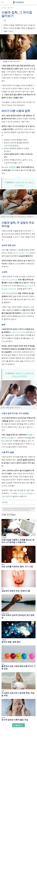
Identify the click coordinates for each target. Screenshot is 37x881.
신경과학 (4, 537)
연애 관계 (10, 7)
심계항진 (12, 167)
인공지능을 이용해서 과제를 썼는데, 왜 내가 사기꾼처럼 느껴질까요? (18, 541)
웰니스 (3, 564)
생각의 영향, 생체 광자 (11, 642)
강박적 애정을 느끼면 (21, 253)
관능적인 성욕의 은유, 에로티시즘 (16, 591)
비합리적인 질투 (17, 332)
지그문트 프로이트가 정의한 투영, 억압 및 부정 (18, 694)
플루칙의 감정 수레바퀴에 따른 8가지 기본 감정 (18, 667)
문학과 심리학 (5, 613)
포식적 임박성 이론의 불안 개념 (15, 720)
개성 (21, 310)
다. (12, 146)
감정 (3, 664)
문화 (3, 691)
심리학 (3, 717)
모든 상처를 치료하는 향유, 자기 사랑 (17, 566)
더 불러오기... (18, 725)
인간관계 (4, 7)
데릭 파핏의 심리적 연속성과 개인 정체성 (18, 616)
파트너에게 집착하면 (9, 280)
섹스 (3, 588)
